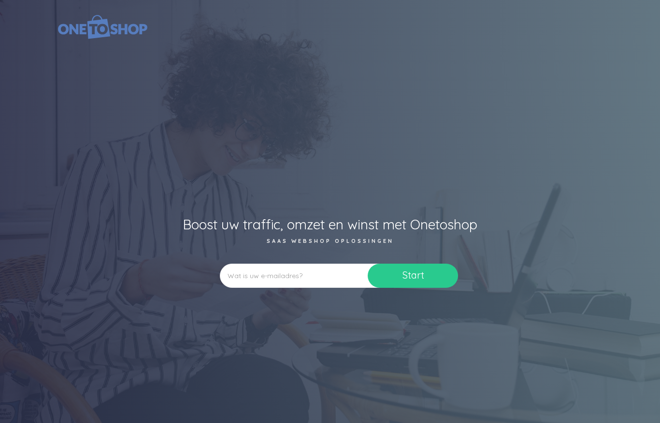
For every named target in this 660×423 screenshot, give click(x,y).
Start (413, 275)
